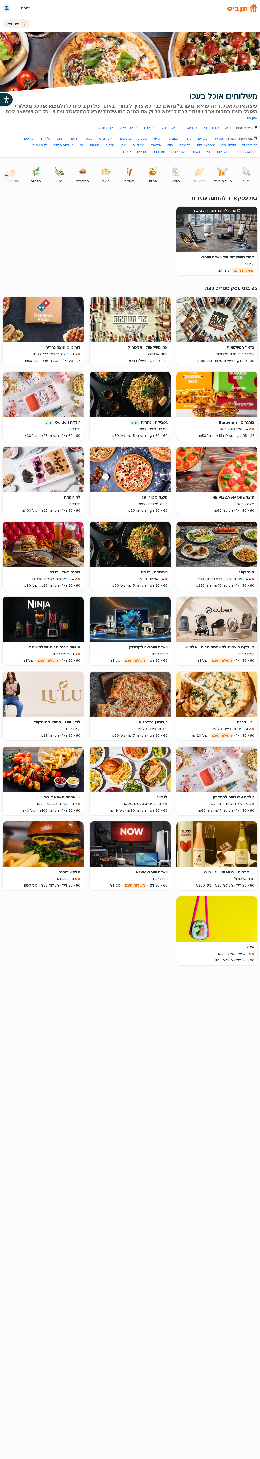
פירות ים (138, 145)
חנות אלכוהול (248, 152)
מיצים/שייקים (206, 145)
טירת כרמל (211, 128)
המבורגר (172, 138)
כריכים (29, 138)
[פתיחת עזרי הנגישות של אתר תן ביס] (6, 99)
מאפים (94, 145)
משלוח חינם (223, 181)
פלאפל (156, 145)
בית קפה (125, 138)
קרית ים (148, 128)
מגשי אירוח (178, 152)
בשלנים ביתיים (63, 145)
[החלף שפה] (7, 8)
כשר (246, 181)
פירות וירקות (201, 152)
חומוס (61, 138)
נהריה (176, 128)
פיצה (188, 138)
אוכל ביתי (105, 138)
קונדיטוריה (228, 145)
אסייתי (218, 138)
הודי (170, 145)
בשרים (202, 138)
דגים (74, 138)
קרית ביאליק (128, 128)
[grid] (130, 561)
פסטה (88, 138)
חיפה (228, 128)
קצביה (126, 152)
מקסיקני (185, 145)
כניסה (25, 8)
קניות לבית (249, 145)
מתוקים (142, 152)
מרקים (110, 145)
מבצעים (199, 181)
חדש (176, 181)
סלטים (142, 138)
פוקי (123, 145)
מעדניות (159, 152)
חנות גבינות (225, 152)
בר (82, 145)
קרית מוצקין (105, 128)
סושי (156, 138)
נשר (163, 128)
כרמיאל (191, 128)
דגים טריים (39, 145)
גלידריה (45, 138)
